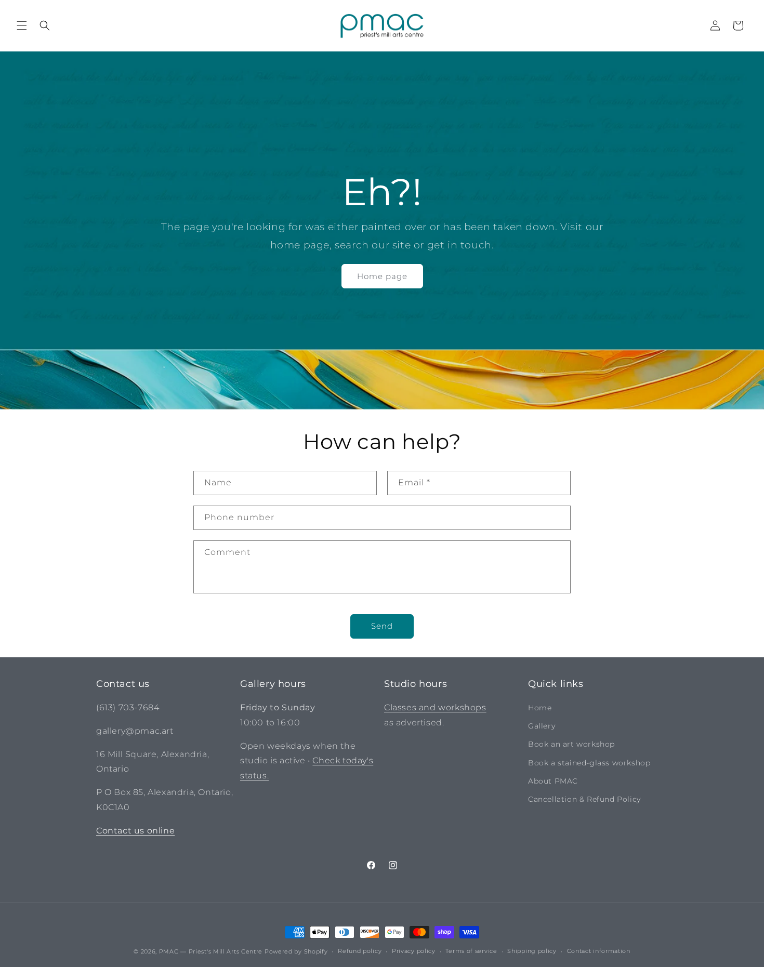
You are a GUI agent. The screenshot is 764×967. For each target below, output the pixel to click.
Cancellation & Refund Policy (584, 799)
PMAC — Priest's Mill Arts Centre (210, 951)
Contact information (598, 951)
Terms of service (471, 951)
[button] (21, 25)
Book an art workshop (571, 744)
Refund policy (359, 951)
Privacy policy (414, 951)
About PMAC (553, 781)
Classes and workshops (435, 707)
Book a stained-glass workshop (589, 762)
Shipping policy (532, 951)
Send (382, 626)
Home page (382, 276)
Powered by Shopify (296, 951)
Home (539, 707)
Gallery (541, 726)
